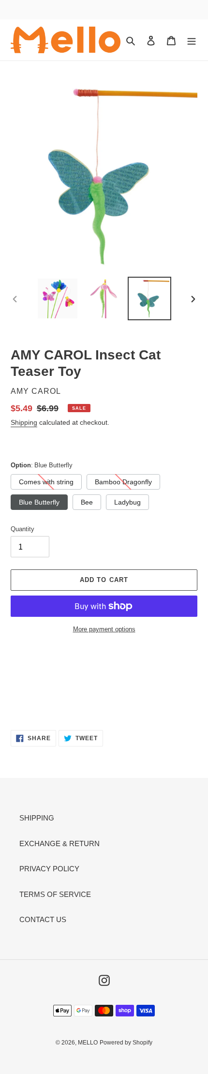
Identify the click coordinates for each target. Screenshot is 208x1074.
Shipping (24, 422)
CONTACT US (42, 919)
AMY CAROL (36, 391)
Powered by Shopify (126, 1042)
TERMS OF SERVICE (55, 894)
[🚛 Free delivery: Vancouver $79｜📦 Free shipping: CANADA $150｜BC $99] (104, 11)
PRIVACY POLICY (49, 869)
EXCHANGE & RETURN (59, 843)
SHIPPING (36, 818)
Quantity (22, 529)
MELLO (88, 1042)
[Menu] (191, 40)
